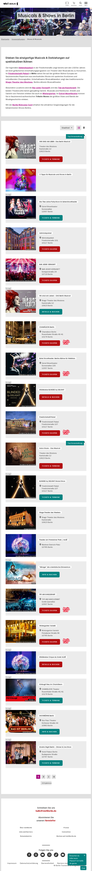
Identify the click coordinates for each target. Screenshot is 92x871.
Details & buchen (50, 312)
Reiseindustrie (26, 836)
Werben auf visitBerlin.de (66, 836)
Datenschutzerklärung (29, 863)
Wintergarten (49, 93)
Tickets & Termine (51, 159)
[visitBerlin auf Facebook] (29, 855)
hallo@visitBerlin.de (46, 811)
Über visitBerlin (26, 828)
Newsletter (50, 820)
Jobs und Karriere (26, 832)
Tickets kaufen (49, 249)
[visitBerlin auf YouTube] (42, 855)
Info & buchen (49, 575)
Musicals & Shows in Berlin (46, 16)
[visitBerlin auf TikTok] (56, 855)
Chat (83, 868)
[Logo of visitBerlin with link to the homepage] (10, 4)
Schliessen (84, 855)
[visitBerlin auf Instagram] (49, 855)
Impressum (11, 863)
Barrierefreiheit (47, 863)
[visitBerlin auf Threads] (36, 855)
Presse (66, 828)
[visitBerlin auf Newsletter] (63, 855)
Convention (66, 832)
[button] (74, 3)
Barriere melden (63, 863)
